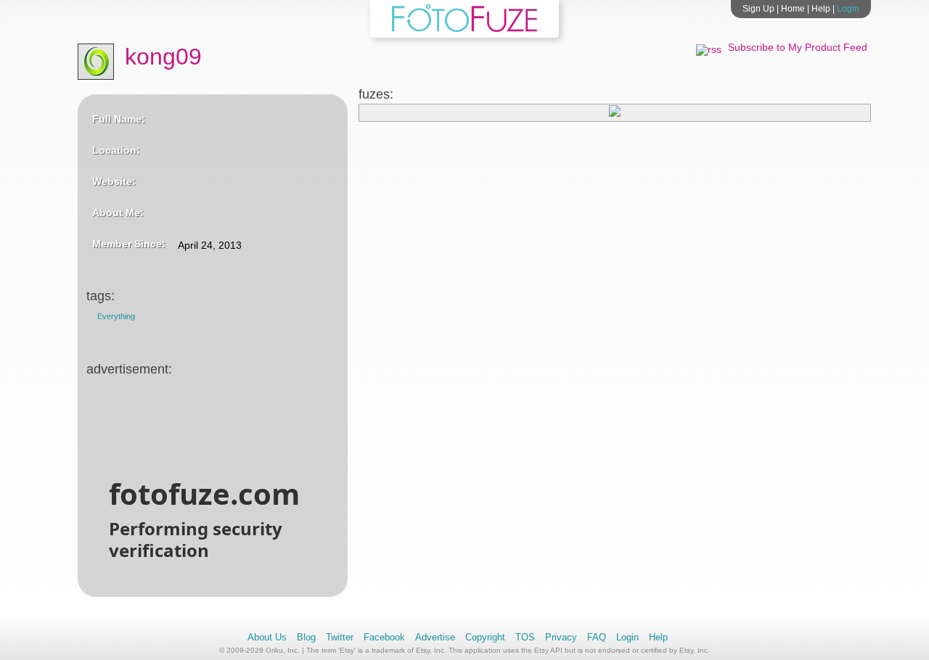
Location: (116, 150)
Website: (114, 181)
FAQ (596, 637)
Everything (116, 316)
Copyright (485, 637)
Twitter (339, 637)
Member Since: (128, 243)
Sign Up (758, 9)
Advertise (435, 637)
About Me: (118, 212)
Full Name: (118, 119)
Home (793, 9)
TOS (525, 637)
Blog (306, 637)
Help (820, 9)
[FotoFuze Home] (464, 29)
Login (848, 9)
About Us (267, 637)
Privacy (561, 637)
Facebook (384, 637)
